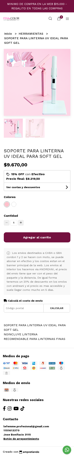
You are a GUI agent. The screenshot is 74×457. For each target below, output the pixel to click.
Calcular (56, 308)
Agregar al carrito (37, 237)
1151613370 (11, 430)
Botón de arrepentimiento (21, 438)
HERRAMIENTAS (31, 33)
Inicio (8, 33)
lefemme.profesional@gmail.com (26, 426)
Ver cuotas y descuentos (23, 187)
